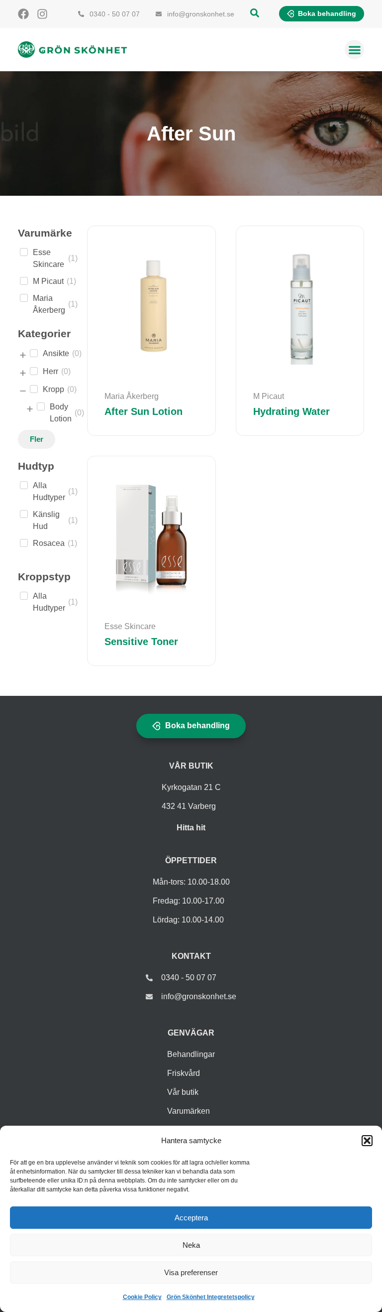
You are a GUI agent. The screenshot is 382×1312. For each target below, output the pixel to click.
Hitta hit (191, 827)
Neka (191, 1245)
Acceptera (191, 1217)
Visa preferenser (191, 1272)
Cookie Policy (142, 1297)
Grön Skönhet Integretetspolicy (211, 1297)
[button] (367, 1141)
